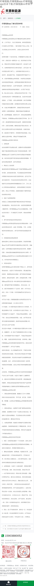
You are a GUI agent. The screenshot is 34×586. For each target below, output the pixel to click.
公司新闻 (17, 18)
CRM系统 (18, 573)
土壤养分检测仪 (7, 568)
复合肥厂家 (25, 568)
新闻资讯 (10, 18)
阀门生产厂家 (17, 568)
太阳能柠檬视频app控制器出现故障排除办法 (18, 526)
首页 (4, 18)
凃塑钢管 (26, 571)
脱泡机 (17, 565)
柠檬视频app (5, 35)
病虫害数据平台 (4, 571)
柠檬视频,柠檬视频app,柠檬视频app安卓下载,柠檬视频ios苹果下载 (16, 4)
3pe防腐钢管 (19, 571)
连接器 (31, 568)
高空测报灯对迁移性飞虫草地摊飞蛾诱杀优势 (19, 529)
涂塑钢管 (12, 571)
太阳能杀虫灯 (23, 565)
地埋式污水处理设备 (9, 573)
